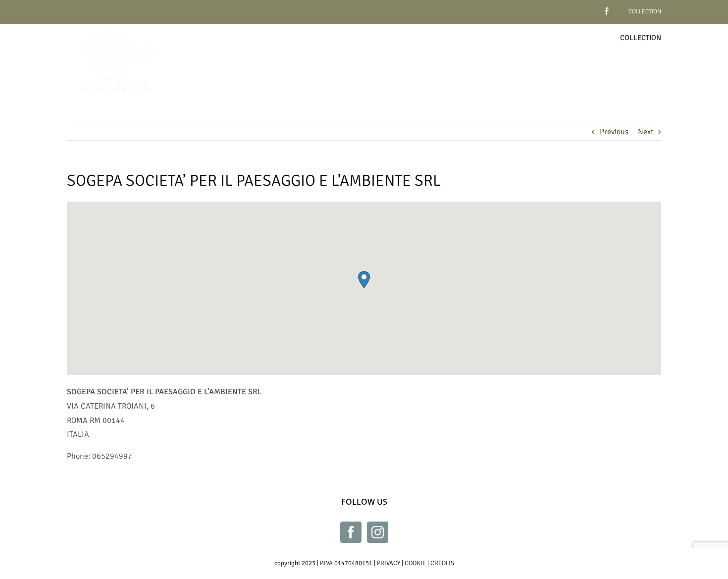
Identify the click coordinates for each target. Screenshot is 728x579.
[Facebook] (351, 532)
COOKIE (415, 563)
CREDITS (442, 563)
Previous (614, 132)
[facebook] (591, 7)
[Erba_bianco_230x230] (119, 28)
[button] (364, 279)
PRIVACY (388, 563)
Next (645, 132)
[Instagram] (377, 532)
